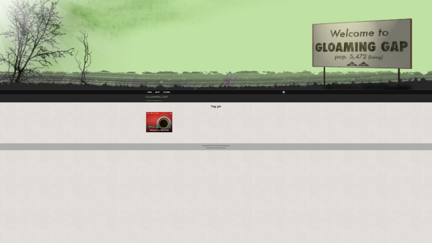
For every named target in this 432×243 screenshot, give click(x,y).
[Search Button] (283, 92)
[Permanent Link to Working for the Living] (159, 122)
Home (149, 92)
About (157, 92)
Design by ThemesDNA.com (216, 148)
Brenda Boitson (154, 127)
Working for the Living (159, 130)
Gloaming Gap (157, 96)
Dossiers (166, 92)
